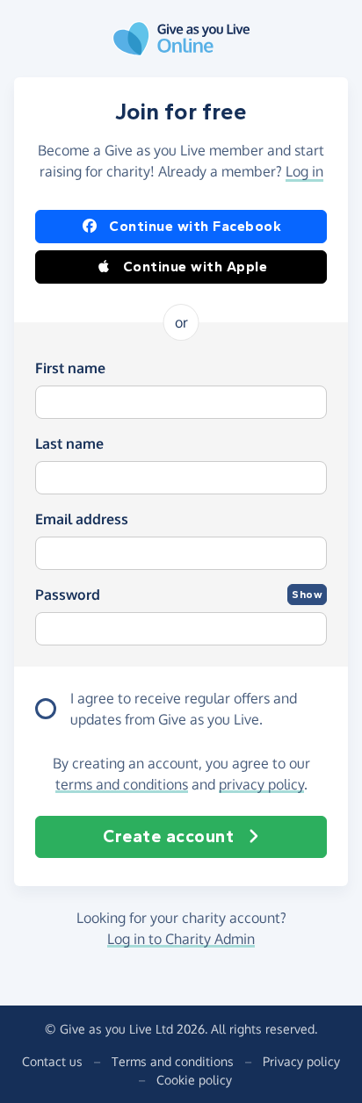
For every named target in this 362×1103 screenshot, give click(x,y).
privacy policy (261, 784)
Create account (168, 836)
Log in (304, 171)
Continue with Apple (195, 266)
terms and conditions (121, 784)
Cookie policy (194, 1079)
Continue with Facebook (195, 226)
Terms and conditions (173, 1061)
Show (307, 594)
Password (67, 594)
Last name (69, 443)
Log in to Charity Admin (181, 939)
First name (70, 368)
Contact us (52, 1061)
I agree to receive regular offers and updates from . (183, 708)
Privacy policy (301, 1061)
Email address (81, 519)
